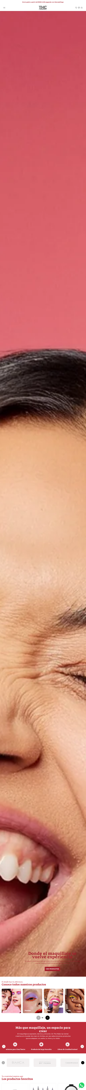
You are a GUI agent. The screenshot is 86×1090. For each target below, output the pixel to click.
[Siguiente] (47, 1018)
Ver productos (52, 969)
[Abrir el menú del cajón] (4, 8)
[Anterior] (38, 1018)
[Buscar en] (76, 8)
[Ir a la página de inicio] (43, 8)
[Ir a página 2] (43, 1017)
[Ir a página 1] (42, 1017)
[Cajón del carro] (81, 8)
